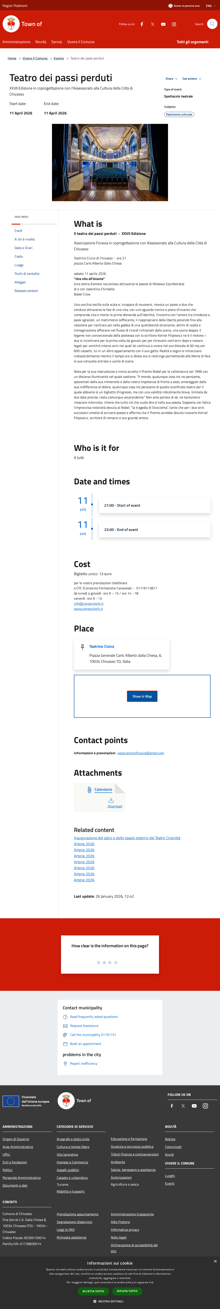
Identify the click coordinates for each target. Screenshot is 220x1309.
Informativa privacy (125, 1229)
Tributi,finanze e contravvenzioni (135, 1154)
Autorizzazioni (121, 1177)
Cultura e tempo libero (73, 1146)
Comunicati (173, 1146)
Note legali (119, 1237)
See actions (190, 78)
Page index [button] (21, 217)
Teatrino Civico (101, 646)
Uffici (6, 1154)
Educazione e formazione (129, 1138)
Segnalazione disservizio (74, 1221)
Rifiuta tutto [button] (127, 1291)
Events (59, 58)
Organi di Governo (16, 1139)
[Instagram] (172, 24)
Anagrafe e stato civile (73, 1139)
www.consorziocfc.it (88, 608)
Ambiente (118, 1162)
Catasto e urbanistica (72, 1177)
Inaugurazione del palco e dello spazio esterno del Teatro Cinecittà (127, 838)
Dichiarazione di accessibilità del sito (134, 1248)
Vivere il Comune (35, 58)
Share (170, 78)
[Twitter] (151, 24)
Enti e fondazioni (15, 1162)
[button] (109, 1301)
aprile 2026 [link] (97, 273)
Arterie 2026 (84, 844)
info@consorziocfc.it (89, 603)
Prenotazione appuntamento (77, 1214)
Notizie (170, 1139)
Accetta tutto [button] (93, 1291)
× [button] (215, 1261)
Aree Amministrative (18, 1146)
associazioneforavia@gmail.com (141, 753)
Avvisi (169, 1154)
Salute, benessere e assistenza (133, 1169)
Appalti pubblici (68, 1169)
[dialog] (110, 1283)
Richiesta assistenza (71, 1237)
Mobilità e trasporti (71, 1191)
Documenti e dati (15, 1185)
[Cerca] (212, 24)
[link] (89, 603)
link (151, 1282)
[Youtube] (161, 24)
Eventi (169, 1183)
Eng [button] (209, 5)
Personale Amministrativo (22, 1177)
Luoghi (170, 1175)
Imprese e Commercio (72, 1162)
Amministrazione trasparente (132, 1214)
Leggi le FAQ (66, 1229)
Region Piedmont (15, 5)
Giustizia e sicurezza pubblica (132, 1146)
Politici (7, 1169)
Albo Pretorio (120, 1221)
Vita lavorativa (67, 1154)
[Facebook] (140, 24)
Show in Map (142, 696)
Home (12, 58)
